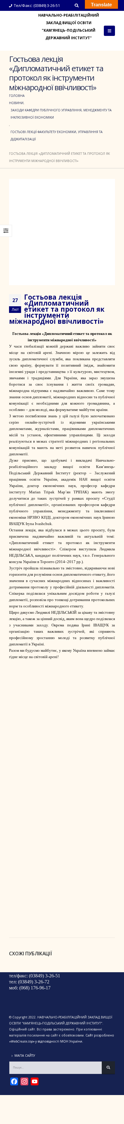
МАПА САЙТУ (24, 1055)
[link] (41, 492)
